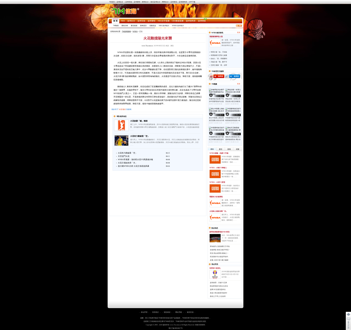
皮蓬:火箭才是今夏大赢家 (219, 260)
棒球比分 (145, 2)
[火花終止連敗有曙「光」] (215, 217)
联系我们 (155, 312)
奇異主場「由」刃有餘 (219, 52)
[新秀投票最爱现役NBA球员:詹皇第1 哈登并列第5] (215, 238)
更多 (238, 32)
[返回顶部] (348, 314)
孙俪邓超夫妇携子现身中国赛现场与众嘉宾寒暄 (216, 101)
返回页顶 (190, 312)
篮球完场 (141, 21)
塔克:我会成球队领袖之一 (219, 253)
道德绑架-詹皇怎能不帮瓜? (219, 250)
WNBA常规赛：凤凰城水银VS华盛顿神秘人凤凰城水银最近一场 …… (231, 174)
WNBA (135, 31)
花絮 (237, 149)
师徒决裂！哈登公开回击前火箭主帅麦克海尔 (232, 101)
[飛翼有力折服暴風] (215, 203)
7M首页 (112, 2)
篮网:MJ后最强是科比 (218, 289)
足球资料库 (183, 2)
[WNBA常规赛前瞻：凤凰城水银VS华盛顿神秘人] (215, 174)
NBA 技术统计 (164, 26)
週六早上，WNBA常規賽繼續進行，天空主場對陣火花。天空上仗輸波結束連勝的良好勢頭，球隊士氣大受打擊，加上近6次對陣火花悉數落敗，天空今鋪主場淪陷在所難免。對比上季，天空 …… (164, 142)
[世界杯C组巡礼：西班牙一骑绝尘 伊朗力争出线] (215, 274)
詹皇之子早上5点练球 (218, 296)
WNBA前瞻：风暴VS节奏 (219, 153)
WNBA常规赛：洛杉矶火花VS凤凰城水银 (135, 159)
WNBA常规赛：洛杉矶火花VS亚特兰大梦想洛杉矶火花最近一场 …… (231, 188)
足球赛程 (137, 2)
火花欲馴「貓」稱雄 (139, 121)
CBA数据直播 (177, 21)
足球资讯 (173, 2)
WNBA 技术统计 (178, 26)
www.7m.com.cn (147, 46)
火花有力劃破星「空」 (139, 136)
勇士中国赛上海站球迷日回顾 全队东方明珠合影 (216, 120)
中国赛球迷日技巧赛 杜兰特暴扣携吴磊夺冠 (216, 139)
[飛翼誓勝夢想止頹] (215, 43)
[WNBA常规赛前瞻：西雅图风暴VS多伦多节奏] (215, 159)
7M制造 (116, 26)
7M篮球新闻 (126, 31)
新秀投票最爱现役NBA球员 (220, 232)
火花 (120, 109)
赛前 (212, 149)
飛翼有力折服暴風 (216, 197)
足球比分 (120, 2)
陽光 (124, 109)
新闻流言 (143, 26)
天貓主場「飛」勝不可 (219, 62)
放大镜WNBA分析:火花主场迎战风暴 (133, 166)
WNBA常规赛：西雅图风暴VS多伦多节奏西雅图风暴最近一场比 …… (231, 159)
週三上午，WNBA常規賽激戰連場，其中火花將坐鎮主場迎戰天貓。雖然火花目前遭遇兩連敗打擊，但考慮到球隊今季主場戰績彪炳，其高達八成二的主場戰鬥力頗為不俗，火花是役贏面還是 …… (164, 127)
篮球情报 (202, 21)
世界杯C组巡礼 (215, 268)
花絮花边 (152, 26)
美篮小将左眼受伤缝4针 (218, 293)
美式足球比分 (155, 2)
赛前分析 (124, 26)
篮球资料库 (191, 21)
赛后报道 (134, 26)
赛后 (220, 149)
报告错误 (167, 312)
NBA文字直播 (163, 21)
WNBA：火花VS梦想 (217, 182)
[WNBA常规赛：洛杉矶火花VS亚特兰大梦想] (215, 188)
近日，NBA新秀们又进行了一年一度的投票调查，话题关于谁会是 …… (231, 238)
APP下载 (192, 2)
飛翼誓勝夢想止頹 (216, 37)
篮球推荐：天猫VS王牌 (218, 283)
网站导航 (178, 312)
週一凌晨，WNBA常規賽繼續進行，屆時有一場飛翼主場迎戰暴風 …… (231, 203)
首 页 (115, 21)
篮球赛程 (151, 21)
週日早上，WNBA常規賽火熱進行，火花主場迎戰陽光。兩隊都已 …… (231, 217)
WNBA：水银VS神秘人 (218, 168)
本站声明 (144, 312)
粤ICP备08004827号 (176, 328)
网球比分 (165, 2)
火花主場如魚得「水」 (127, 163)
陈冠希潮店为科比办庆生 (219, 286)
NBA (123, 21)
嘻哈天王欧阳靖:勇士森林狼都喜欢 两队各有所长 (233, 139)
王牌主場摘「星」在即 (219, 65)
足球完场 (128, 2)
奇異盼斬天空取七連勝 (219, 55)
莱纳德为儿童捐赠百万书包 (220, 246)
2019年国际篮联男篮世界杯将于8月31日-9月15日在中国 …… (231, 274)
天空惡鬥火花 (123, 156)
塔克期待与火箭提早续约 (219, 257)
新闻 (229, 149)
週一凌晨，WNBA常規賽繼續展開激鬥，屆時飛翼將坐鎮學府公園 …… (231, 42)
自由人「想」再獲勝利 (219, 59)
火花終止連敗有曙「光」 (219, 211)
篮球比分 (131, 21)
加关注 (220, 76)
